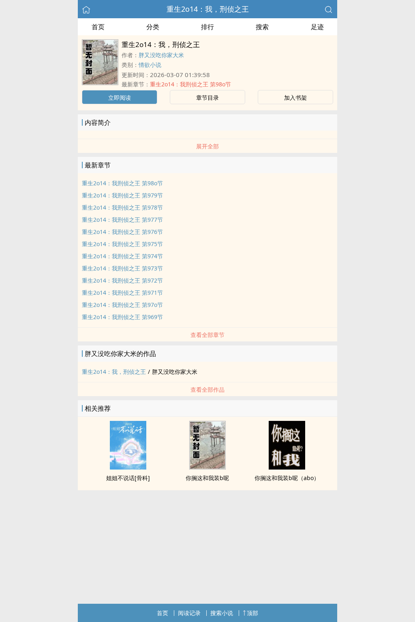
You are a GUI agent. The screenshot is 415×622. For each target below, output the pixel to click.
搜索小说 (221, 613)
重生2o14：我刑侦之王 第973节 (122, 268)
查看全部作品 (207, 389)
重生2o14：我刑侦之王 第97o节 (122, 305)
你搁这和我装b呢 (207, 478)
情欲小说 (150, 65)
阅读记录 (189, 613)
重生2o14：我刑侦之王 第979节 (122, 195)
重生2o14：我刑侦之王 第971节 (122, 292)
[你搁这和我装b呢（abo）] (287, 467)
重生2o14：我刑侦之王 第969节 (122, 317)
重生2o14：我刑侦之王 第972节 (122, 280)
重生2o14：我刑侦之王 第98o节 (190, 84)
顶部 (252, 613)
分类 (152, 26)
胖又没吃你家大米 (161, 55)
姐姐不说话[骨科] (128, 478)
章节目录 (207, 97)
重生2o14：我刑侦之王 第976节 (122, 232)
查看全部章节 (207, 335)
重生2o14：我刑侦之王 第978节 (122, 207)
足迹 (317, 26)
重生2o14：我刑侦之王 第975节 (122, 244)
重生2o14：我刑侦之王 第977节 (122, 219)
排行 (207, 26)
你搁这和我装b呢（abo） (287, 478)
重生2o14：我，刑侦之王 (208, 9)
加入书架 (295, 97)
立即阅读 (119, 97)
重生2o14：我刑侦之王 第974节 (122, 256)
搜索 (262, 26)
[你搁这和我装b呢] (207, 467)
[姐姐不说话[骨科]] (128, 467)
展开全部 (207, 146)
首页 (98, 26)
